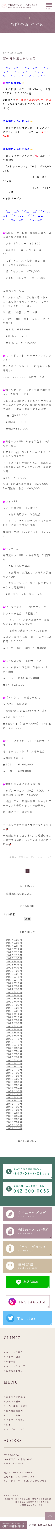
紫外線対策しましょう (19, 58)
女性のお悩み (13, 1401)
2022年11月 (14, 980)
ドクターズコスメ (15, 1420)
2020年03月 (14, 1054)
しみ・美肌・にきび (17, 1406)
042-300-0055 (22, 1473)
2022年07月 (14, 992)
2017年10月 (14, 1128)
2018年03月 (14, 1119)
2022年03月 (14, 1005)
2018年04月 (14, 1116)
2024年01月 (14, 946)
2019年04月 (14, 1088)
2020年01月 (14, 1060)
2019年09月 (14, 1073)
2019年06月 (14, 1082)
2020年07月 (14, 1051)
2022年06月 (14, 995)
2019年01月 (14, 1097)
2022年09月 (14, 986)
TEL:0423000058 (35, 1481)
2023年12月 (14, 949)
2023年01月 (14, 974)
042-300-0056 (25, 1477)
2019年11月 (14, 1067)
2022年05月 (14, 999)
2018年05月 (14, 1113)
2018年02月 (14, 1122)
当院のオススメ (14, 1371)
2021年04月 (14, 1036)
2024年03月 (14, 940)
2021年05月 (14, 1033)
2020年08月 (14, 1048)
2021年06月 (14, 1029)
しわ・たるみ (13, 1415)
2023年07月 (14, 958)
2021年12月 (14, 1014)
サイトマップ (12, 1495)
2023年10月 (14, 955)
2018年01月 (14, 1125)
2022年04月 (14, 1002)
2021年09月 (14, 1020)
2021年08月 (14, 1023)
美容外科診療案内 (15, 1397)
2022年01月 (14, 1011)
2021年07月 (14, 1026)
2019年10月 (14, 1070)
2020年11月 (14, 1042)
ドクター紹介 (13, 1357)
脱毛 (8, 1425)
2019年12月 (14, 1063)
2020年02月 (14, 1057)
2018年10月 (14, 1104)
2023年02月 (14, 971)
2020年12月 (14, 1039)
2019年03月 (14, 1091)
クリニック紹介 (14, 1352)
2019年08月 (14, 1076)
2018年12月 (14, 1101)
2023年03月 (14, 968)
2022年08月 (14, 989)
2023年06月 (14, 962)
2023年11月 (14, 952)
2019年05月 (14, 1085)
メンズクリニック (15, 1429)
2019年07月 (14, 1079)
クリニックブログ (15, 1366)
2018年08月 (14, 1110)
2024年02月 (14, 943)
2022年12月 (14, 977)
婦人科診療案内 (14, 1411)
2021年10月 (14, 1017)
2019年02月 (14, 1094)
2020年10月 (14, 1045)
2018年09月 (14, 1107)
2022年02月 (14, 1008)
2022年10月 (14, 983)
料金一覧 (11, 1362)
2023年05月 (14, 965)
